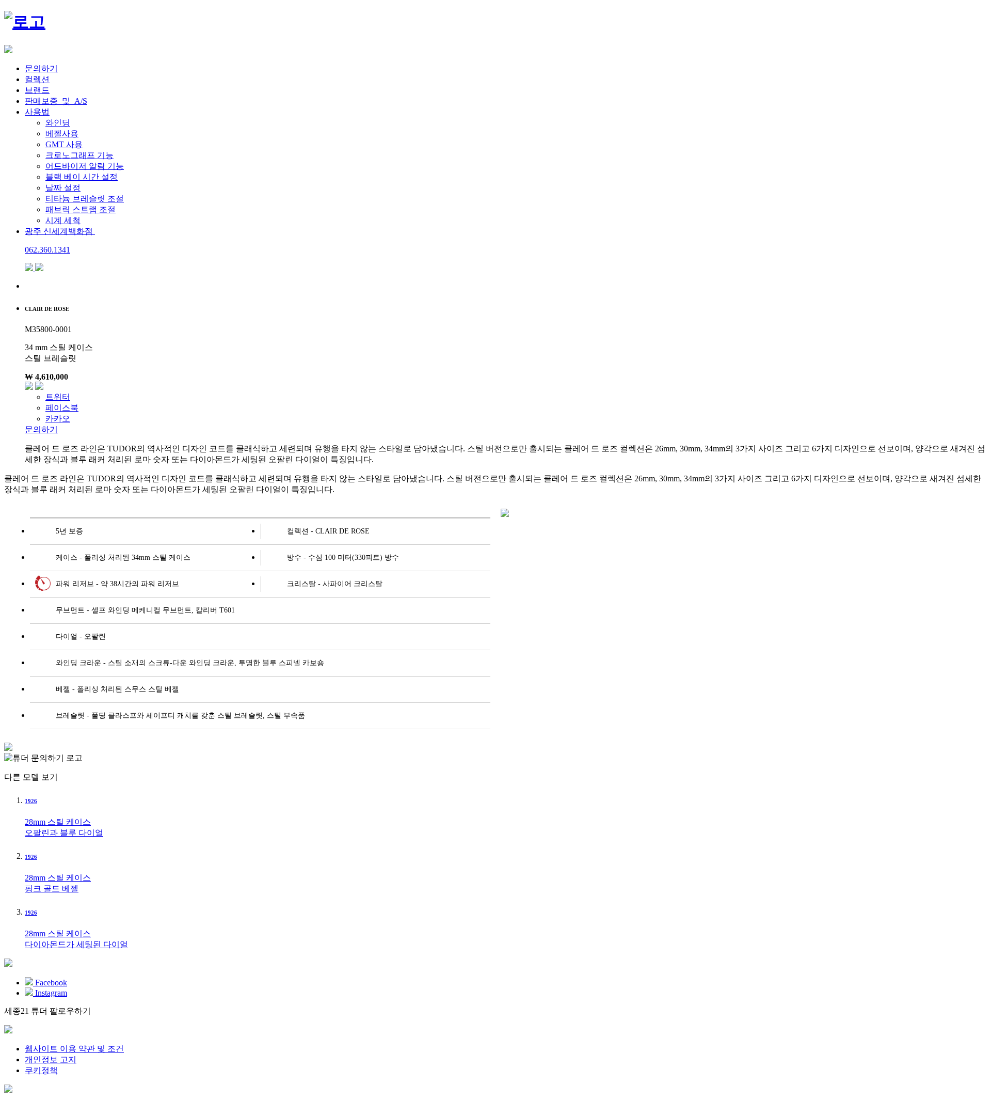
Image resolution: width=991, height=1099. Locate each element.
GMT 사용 (64, 144)
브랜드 (37, 90)
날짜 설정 (63, 187)
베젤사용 (61, 133)
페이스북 (61, 407)
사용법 (37, 111)
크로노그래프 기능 (79, 155)
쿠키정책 (41, 1070)
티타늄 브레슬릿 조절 (84, 198)
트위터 (57, 396)
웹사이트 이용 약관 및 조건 (74, 1048)
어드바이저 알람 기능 (84, 166)
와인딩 (57, 122)
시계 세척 (63, 220)
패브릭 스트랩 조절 (80, 209)
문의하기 (41, 68)
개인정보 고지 (50, 1059)
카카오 (57, 418)
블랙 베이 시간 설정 (81, 176)
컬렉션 (37, 79)
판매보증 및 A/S (56, 101)
